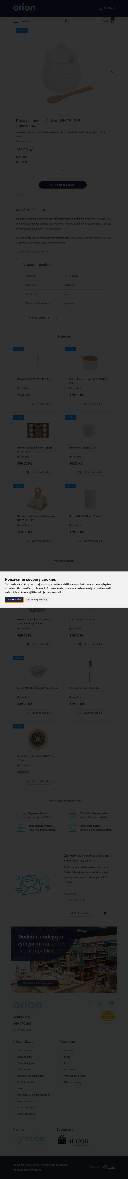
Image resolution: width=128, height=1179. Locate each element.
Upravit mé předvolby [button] (36, 599)
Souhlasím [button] (14, 599)
